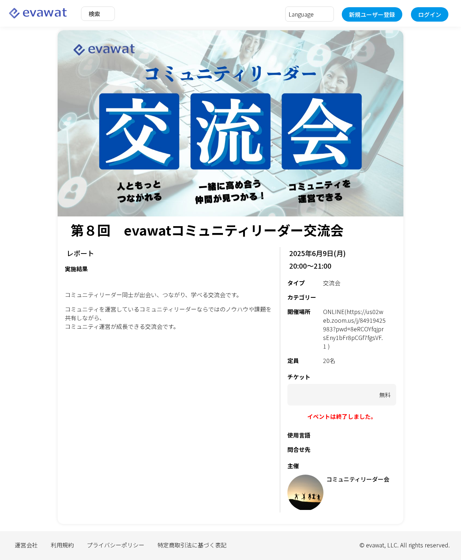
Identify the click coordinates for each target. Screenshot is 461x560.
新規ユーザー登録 (372, 14)
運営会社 (26, 545)
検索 (94, 13)
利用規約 (62, 545)
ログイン (429, 14)
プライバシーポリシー (115, 545)
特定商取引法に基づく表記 (192, 545)
